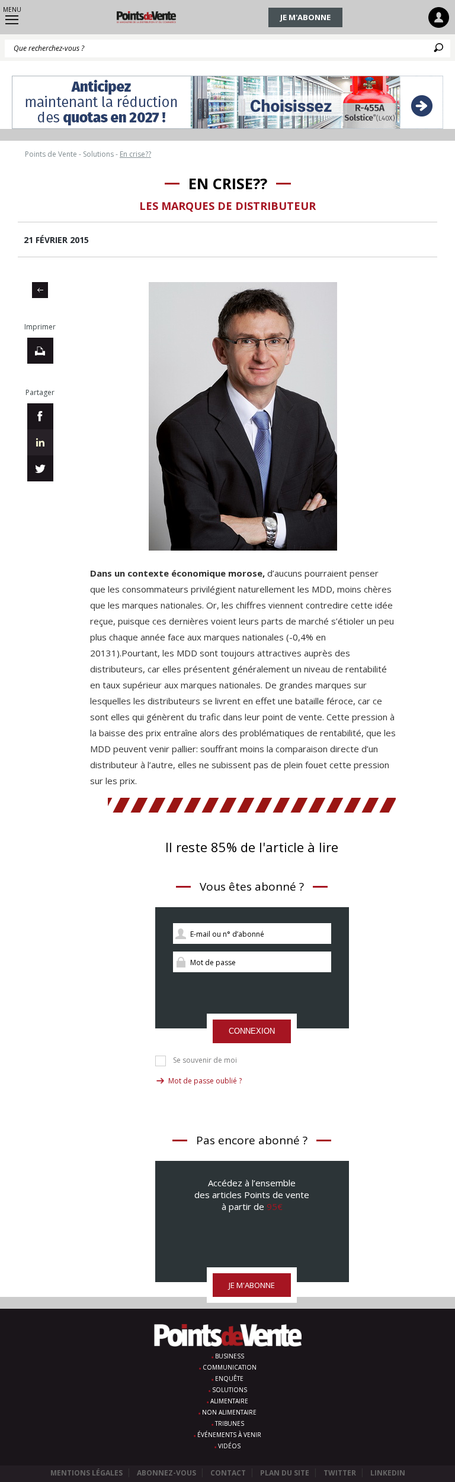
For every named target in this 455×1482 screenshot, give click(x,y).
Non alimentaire (229, 1412)
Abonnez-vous (166, 1473)
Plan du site (284, 1473)
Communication (230, 1367)
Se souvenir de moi (205, 1060)
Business (229, 1356)
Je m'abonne (305, 17)
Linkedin (387, 1473)
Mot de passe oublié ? (205, 1081)
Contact (228, 1473)
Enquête (229, 1378)
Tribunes (229, 1423)
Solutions (229, 1390)
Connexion (252, 1031)
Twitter (339, 1473)
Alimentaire (229, 1401)
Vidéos (229, 1446)
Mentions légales (86, 1473)
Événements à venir (229, 1435)
